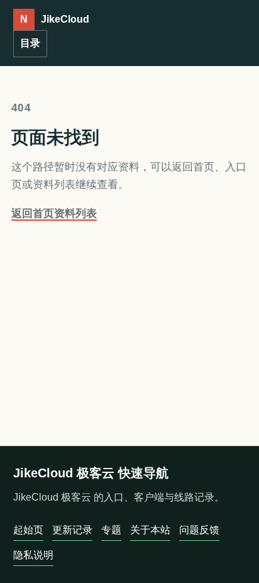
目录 (30, 43)
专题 (111, 530)
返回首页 (32, 213)
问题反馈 (199, 530)
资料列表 (75, 213)
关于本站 (150, 530)
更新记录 (72, 530)
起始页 (28, 530)
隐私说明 (33, 555)
